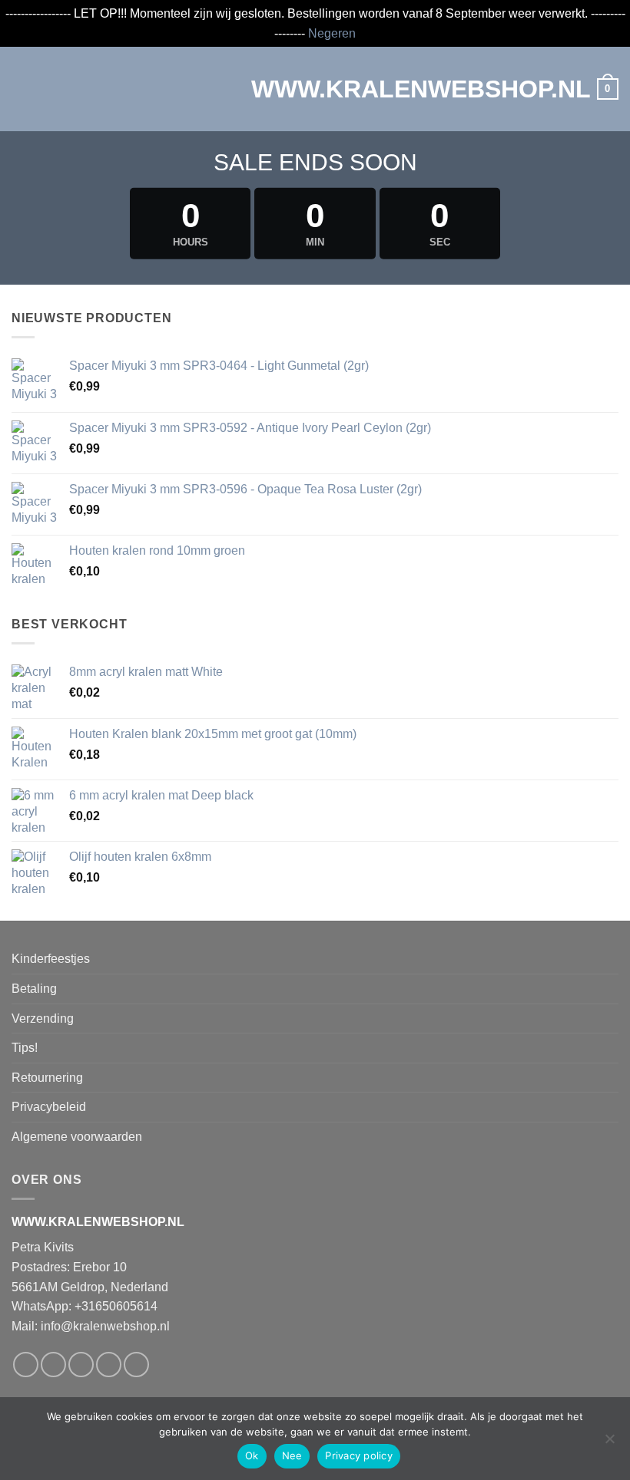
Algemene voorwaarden (77, 1136)
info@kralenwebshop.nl (105, 1326)
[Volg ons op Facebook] (25, 1364)
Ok (252, 1455)
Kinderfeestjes (51, 958)
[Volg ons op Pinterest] (136, 1364)
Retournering (47, 1077)
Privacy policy (359, 1455)
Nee (292, 1455)
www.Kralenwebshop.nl (315, 89)
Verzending (43, 1018)
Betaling (34, 988)
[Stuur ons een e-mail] (108, 1364)
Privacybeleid (49, 1106)
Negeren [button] (332, 33)
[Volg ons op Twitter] (81, 1364)
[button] (21, 89)
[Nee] (609, 1443)
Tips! (25, 1047)
